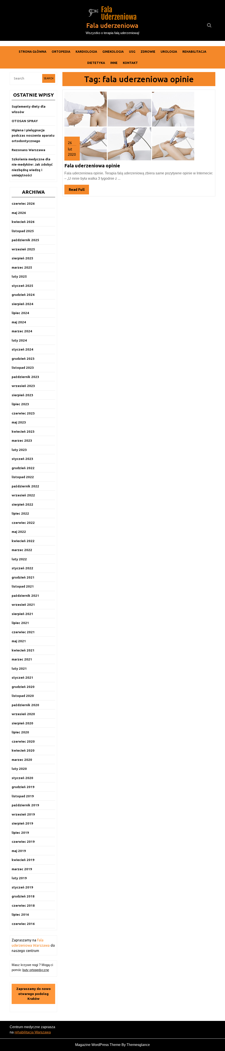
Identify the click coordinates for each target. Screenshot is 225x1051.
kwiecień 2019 (23, 860)
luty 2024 (19, 340)
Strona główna (32, 51)
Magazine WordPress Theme (98, 1045)
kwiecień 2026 (23, 222)
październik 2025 (25, 240)
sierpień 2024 (22, 304)
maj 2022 (19, 532)
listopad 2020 (23, 696)
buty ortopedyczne (35, 970)
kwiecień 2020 (23, 750)
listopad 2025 (23, 231)
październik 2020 (25, 705)
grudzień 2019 (23, 787)
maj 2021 (19, 641)
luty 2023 (19, 450)
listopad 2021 (23, 586)
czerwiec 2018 (23, 905)
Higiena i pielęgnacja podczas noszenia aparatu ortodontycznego (33, 135)
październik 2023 (25, 377)
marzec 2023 (22, 440)
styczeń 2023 (22, 459)
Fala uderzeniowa (112, 25)
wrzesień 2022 (23, 495)
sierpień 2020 (22, 723)
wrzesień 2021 (23, 604)
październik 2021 (25, 595)
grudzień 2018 (23, 896)
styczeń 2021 (22, 677)
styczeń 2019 (22, 887)
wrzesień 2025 (23, 249)
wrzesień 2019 (23, 814)
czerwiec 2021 (23, 632)
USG (132, 51)
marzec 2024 (22, 331)
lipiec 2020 (20, 732)
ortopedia (61, 51)
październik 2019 (25, 805)
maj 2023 (19, 422)
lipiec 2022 (20, 513)
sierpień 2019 (22, 823)
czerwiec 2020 (23, 741)
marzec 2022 (22, 550)
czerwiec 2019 (23, 841)
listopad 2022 (23, 477)
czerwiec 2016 (23, 924)
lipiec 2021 (20, 623)
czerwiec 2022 (23, 523)
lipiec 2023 (20, 404)
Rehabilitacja (194, 51)
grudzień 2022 (23, 468)
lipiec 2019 (20, 832)
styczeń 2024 (22, 349)
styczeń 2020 (22, 778)
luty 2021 (19, 668)
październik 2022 (25, 486)
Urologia (169, 51)
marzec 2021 (22, 659)
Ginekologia (113, 51)
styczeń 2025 (22, 286)
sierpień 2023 (22, 395)
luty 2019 (19, 878)
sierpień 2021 (22, 614)
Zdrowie (148, 51)
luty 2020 (19, 769)
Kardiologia (86, 51)
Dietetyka (96, 63)
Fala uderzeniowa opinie (92, 165)
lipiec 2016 (20, 914)
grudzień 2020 (23, 687)
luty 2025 (19, 276)
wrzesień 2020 (23, 714)
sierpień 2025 (22, 258)
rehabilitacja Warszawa (33, 1032)
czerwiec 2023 (23, 413)
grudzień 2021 (23, 577)
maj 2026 (19, 213)
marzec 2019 (22, 869)
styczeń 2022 (22, 568)
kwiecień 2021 (23, 650)
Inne (114, 63)
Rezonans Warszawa (28, 150)
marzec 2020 (22, 760)
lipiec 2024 (20, 313)
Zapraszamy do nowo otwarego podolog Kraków (33, 993)
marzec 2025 (22, 267)
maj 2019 (19, 851)
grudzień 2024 (23, 295)
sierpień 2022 (22, 504)
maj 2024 (19, 322)
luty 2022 (19, 559)
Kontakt (130, 63)
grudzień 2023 (23, 358)
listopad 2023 (23, 367)
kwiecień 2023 (23, 431)
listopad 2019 (23, 796)
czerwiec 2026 (23, 203)
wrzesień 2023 (23, 386)
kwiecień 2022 (23, 541)
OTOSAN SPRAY (25, 121)
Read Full (79, 190)
